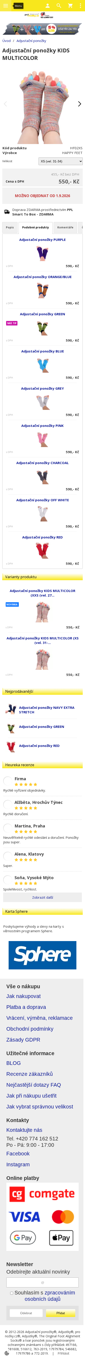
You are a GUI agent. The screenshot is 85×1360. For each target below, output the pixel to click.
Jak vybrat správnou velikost (39, 1107)
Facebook (18, 1154)
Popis (10, 227)
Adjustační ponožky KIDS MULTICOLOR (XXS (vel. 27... (42, 592)
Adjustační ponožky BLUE (42, 351)
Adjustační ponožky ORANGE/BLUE (43, 276)
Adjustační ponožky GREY (42, 388)
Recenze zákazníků (29, 1074)
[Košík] (70, 5)
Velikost (7, 161)
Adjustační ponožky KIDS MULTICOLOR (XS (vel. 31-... (43, 640)
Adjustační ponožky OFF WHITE (42, 500)
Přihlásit (63, 1353)
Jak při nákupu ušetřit (31, 1096)
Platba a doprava (26, 1007)
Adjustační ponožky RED (39, 745)
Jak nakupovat (23, 996)
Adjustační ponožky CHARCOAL (42, 462)
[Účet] (47, 5)
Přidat (60, 1313)
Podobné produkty (35, 227)
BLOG (13, 1063)
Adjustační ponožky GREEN (41, 726)
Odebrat (26, 1313)
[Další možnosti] (80, 5)
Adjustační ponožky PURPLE (42, 239)
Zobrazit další (42, 897)
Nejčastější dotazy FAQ (33, 1085)
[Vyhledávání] (59, 5)
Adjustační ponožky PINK (42, 425)
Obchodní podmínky (29, 1029)
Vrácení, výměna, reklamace (39, 1018)
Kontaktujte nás (24, 1130)
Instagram (18, 1164)
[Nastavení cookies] (6, 1353)
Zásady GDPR (23, 1040)
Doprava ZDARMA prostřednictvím (42, 211)
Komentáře (65, 227)
